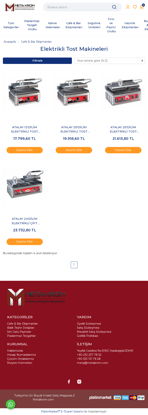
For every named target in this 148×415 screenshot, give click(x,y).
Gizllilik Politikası (87, 336)
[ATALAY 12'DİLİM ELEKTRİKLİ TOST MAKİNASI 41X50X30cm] (24, 92)
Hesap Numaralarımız (21, 354)
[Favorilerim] (135, 7)
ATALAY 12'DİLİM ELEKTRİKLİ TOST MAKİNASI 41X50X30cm (24, 129)
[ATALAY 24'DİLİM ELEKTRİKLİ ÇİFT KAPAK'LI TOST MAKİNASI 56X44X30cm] (24, 184)
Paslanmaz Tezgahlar (21, 336)
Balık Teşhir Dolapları (20, 327)
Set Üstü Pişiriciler (19, 332)
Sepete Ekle (24, 150)
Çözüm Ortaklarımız (20, 359)
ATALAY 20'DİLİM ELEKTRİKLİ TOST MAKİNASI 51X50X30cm (74, 129)
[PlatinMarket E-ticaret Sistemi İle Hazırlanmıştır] (100, 397)
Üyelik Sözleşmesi (89, 323)
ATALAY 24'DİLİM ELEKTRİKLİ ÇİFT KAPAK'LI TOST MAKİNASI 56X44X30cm (25, 221)
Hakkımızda (15, 350)
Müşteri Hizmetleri (19, 363)
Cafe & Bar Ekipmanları (22, 323)
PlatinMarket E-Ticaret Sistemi (62, 411)
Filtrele (37, 60)
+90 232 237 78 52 (89, 354)
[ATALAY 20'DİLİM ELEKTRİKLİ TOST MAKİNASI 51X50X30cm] (74, 92)
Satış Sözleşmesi (88, 327)
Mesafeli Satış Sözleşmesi (94, 332)
